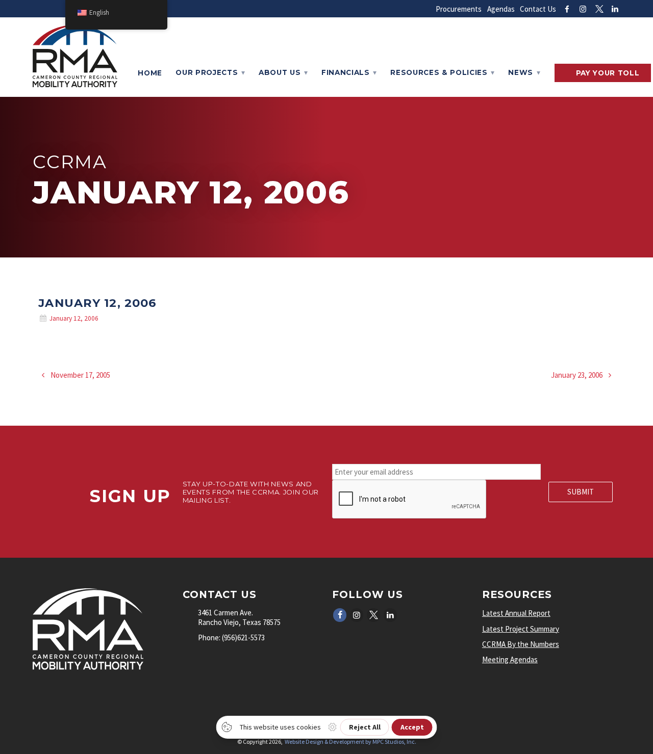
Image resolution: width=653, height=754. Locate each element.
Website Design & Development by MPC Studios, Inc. (350, 741)
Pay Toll (608, 73)
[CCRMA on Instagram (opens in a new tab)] (582, 9)
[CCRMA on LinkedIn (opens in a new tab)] (615, 9)
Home (150, 73)
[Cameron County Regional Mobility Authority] (75, 84)
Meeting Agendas (510, 659)
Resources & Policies (439, 72)
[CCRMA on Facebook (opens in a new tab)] (567, 9)
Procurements (459, 9)
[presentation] (409, 499)
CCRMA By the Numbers (520, 644)
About (279, 72)
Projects (206, 72)
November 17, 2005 (79, 375)
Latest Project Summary (520, 629)
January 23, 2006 (577, 375)
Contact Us (538, 9)
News (520, 72)
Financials (345, 72)
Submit (580, 492)
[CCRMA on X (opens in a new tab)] (599, 9)
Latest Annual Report (516, 613)
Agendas (501, 9)
